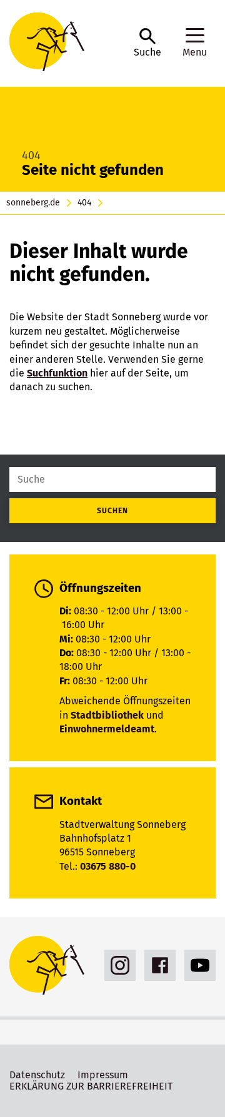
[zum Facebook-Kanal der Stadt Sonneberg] (157, 965)
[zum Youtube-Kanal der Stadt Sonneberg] (197, 965)
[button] (147, 43)
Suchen (112, 510)
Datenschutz (37, 1075)
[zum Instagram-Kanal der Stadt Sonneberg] (117, 965)
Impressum (103, 1075)
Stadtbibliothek (107, 715)
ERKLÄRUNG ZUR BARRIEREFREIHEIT (90, 1086)
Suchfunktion (57, 373)
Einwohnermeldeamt (106, 729)
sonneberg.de (33, 203)
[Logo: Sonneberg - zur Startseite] (65, 43)
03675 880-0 (108, 866)
